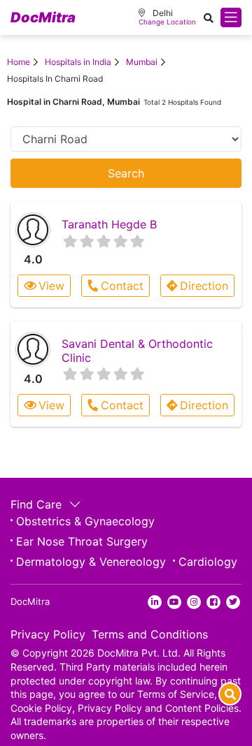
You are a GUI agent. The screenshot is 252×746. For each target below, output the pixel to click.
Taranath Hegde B (109, 224)
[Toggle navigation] (230, 17)
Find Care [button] (37, 504)
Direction (204, 286)
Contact (122, 286)
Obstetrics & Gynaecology (85, 521)
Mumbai (142, 62)
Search (126, 173)
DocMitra (43, 17)
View (51, 286)
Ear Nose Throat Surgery (82, 541)
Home (18, 62)
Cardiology (207, 562)
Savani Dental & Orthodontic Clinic (137, 350)
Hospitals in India (78, 62)
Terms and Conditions (150, 634)
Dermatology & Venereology (91, 562)
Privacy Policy (47, 634)
